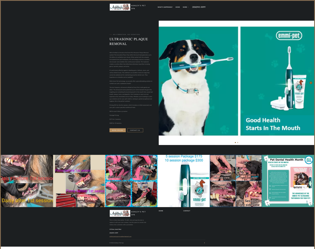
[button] (311, 83)
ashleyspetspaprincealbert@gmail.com (120, 236)
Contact (186, 211)
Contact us (135, 130)
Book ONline (117, 130)
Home (161, 211)
